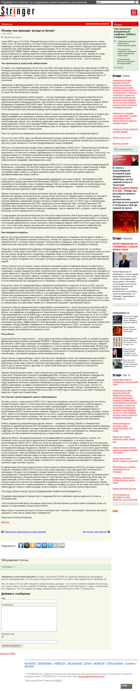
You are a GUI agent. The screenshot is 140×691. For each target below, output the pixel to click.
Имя (3, 598)
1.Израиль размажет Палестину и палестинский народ (126, 43)
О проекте (130, 663)
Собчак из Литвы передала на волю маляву (125, 130)
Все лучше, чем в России (95, 532)
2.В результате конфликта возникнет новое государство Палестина (126, 52)
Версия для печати (12, 37)
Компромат (45, 663)
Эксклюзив (74, 663)
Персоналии (115, 663)
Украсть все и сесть (122, 137)
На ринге (30, 663)
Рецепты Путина (120, 143)
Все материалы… (124, 149)
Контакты (29, 666)
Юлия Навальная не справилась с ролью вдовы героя (125, 246)
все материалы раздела (97, 24)
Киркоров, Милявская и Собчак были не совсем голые (124, 480)
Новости (59, 663)
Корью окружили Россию (124, 488)
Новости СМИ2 (7, 653)
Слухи (87, 663)
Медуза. (5, 522)
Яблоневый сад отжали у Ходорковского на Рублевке (125, 469)
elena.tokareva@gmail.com (91, 676)
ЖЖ (119, 190)
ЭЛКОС (58, 680)
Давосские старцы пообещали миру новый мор (124, 439)
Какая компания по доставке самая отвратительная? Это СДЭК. (123, 427)
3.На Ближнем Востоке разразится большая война (126, 61)
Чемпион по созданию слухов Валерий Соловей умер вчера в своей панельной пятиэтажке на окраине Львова (125, 118)
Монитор (99, 663)
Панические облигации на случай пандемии (25, 532)
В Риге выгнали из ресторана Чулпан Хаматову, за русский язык (125, 497)
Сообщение (7, 605)
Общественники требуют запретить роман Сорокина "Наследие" (125, 450)
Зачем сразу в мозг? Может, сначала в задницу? (125, 459)
